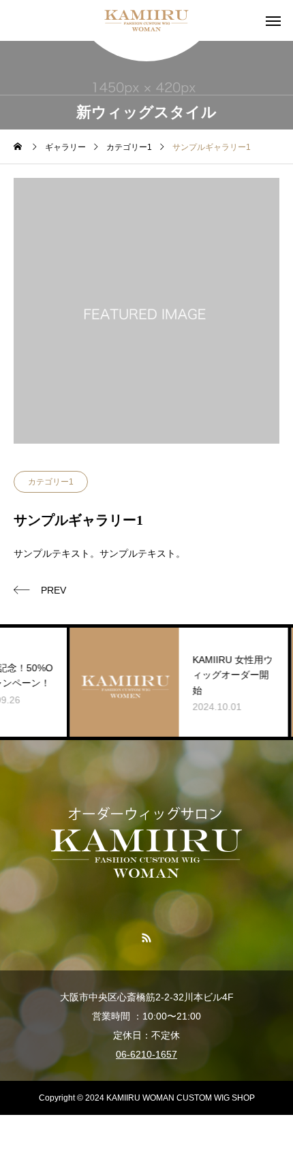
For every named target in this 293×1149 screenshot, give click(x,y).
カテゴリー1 (51, 482)
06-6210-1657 (146, 1054)
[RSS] (147, 937)
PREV (53, 590)
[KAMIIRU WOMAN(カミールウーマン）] (146, 20)
